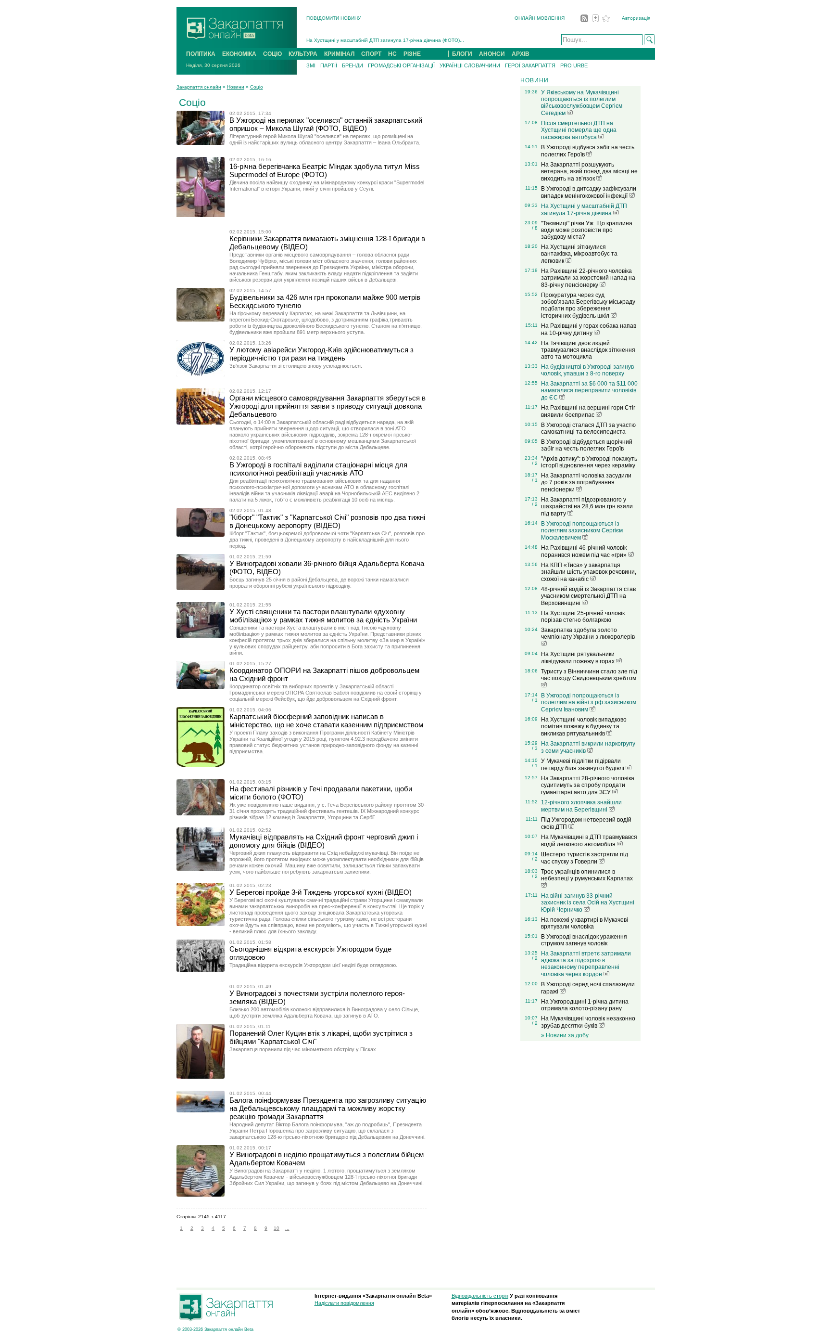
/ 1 (535, 480)
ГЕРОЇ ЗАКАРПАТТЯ (530, 65)
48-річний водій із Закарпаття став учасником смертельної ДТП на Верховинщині (588, 596)
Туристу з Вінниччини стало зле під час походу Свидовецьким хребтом (589, 675)
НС (392, 54)
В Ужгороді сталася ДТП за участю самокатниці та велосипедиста (588, 428)
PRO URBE (574, 65)
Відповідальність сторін (480, 1296)
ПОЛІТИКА (200, 54)
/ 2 (535, 463)
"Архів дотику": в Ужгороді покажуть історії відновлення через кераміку (589, 462)
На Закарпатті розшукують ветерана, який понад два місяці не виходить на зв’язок (589, 171)
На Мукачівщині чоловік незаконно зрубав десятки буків (588, 1022)
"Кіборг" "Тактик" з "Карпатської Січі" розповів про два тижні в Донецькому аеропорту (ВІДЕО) (327, 521)
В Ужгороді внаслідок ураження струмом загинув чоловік (584, 940)
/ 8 (535, 228)
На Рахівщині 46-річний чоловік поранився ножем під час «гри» (584, 551)
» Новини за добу (565, 1035)
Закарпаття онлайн (198, 87)
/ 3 (535, 748)
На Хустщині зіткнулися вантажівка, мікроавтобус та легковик (579, 254)
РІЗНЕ (412, 54)
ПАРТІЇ (328, 65)
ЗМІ (310, 65)
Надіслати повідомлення (344, 1303)
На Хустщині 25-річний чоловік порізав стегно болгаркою (583, 616)
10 (276, 1228)
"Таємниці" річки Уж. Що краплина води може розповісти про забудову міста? (586, 230)
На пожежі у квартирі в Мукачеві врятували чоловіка (584, 923)
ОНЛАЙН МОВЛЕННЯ (540, 18)
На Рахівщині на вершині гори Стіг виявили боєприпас (588, 411)
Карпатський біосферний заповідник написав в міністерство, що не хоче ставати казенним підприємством (326, 720)
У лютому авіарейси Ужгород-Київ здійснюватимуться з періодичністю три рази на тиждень (321, 354)
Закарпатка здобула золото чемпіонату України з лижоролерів (588, 633)
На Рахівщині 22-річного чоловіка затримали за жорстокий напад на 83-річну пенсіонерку (588, 278)
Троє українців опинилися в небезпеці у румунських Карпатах (587, 875)
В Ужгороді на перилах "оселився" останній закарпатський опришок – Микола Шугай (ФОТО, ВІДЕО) (325, 124)
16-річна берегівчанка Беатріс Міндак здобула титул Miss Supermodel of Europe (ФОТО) (324, 170)
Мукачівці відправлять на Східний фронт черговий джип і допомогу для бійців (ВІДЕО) (323, 841)
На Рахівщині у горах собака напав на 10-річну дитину (588, 329)
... (287, 1228)
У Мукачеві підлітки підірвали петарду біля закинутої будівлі (583, 765)
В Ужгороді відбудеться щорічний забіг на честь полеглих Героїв (586, 445)
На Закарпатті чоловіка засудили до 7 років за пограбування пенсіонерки (586, 482)
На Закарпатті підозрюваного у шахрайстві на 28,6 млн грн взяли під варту (587, 506)
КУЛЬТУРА (303, 54)
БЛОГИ (462, 54)
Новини (235, 87)
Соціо (256, 87)
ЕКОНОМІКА (239, 54)
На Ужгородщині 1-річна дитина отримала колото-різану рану (585, 1005)
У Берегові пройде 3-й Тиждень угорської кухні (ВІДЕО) (320, 892)
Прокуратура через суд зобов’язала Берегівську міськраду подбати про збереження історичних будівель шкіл (588, 305)
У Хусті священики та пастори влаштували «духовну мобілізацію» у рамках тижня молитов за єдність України (323, 615)
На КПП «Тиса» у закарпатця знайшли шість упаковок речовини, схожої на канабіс (588, 572)
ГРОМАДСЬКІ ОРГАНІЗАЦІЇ (401, 65)
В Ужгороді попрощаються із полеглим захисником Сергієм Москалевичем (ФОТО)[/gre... (408, 43)
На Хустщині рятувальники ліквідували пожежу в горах (578, 658)
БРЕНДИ (352, 65)
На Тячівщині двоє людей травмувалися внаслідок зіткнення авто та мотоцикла (588, 350)
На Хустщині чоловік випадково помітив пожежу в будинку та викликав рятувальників (584, 726)
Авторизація (636, 18)
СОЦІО (272, 54)
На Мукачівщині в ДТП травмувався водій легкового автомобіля (589, 841)
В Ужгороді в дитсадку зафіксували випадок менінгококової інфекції (588, 192)
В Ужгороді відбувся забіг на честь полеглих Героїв (587, 151)
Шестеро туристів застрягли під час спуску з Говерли (584, 858)
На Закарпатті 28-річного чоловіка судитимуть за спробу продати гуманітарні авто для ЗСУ (587, 785)
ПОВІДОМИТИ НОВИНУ (333, 18)
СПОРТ (371, 54)
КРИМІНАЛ (339, 54)
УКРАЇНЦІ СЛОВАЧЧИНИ (470, 65)
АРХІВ (520, 54)
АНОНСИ (492, 54)
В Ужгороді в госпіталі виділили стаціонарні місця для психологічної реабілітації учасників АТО (318, 469)
